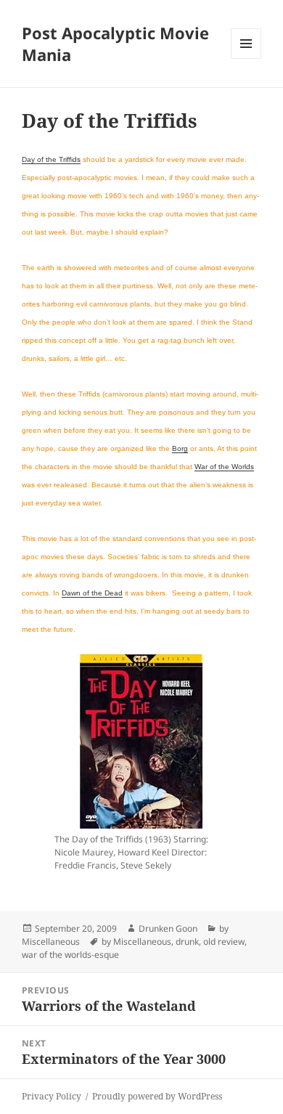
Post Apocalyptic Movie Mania (115, 43)
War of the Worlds (224, 467)
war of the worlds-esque (70, 954)
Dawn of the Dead (92, 593)
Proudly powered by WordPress (157, 1096)
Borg (180, 448)
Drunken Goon (168, 928)
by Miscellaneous (136, 941)
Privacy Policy (51, 1096)
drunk (187, 941)
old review (224, 941)
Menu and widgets (246, 58)
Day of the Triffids (51, 159)
